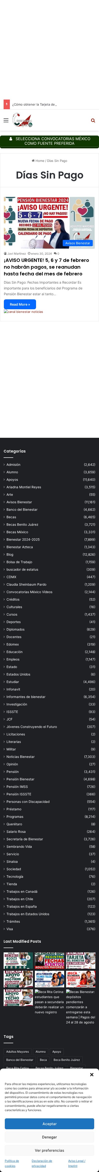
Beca (43, 1060)
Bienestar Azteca (19, 547)
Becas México (17, 532)
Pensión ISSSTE (18, 794)
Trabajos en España (21, 906)
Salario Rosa (16, 832)
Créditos (12, 599)
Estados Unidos (18, 674)
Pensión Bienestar (20, 779)
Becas (11, 517)
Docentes (13, 637)
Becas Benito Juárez (22, 524)
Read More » (20, 304)
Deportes (13, 622)
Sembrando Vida (19, 846)
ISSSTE (12, 712)
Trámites (13, 921)
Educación (14, 652)
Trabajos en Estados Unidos (27, 914)
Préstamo (13, 809)
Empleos (12, 659)
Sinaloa (12, 861)
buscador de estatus (22, 569)
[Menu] (6, 121)
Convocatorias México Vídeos (29, 592)
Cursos (11, 614)
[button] (91, 1074)
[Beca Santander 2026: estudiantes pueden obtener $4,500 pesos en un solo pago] (80, 979)
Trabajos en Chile (19, 899)
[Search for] (93, 121)
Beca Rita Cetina (17, 1068)
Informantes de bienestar (25, 697)
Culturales (14, 607)
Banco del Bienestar (21, 509)
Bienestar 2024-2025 (23, 539)
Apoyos (12, 480)
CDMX (11, 577)
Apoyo (56, 1051)
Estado (11, 667)
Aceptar (50, 1124)
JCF (9, 719)
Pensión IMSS (17, 787)
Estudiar (12, 682)
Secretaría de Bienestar (24, 839)
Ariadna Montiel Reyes (23, 487)
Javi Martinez (16, 253)
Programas (14, 817)
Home (39, 161)
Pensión (12, 772)
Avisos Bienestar (19, 502)
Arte (9, 494)
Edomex (12, 644)
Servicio (12, 854)
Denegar (49, 1137)
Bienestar (76, 1068)
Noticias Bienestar (20, 757)
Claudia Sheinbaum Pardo (26, 584)
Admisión (13, 465)
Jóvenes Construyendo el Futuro (31, 727)
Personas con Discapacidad (28, 802)
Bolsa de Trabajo (19, 562)
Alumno (12, 472)
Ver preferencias (49, 1150)
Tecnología (14, 876)
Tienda (11, 884)
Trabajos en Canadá (21, 891)
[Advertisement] (49, 50)
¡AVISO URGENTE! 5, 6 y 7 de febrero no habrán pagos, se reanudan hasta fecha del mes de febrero (46, 267)
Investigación (16, 704)
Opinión (12, 764)
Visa (9, 929)
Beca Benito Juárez (67, 1060)
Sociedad (13, 869)
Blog (9, 554)
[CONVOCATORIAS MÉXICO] (22, 120)
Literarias (13, 742)
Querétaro (14, 824)
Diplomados (15, 629)
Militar (11, 749)
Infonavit (13, 689)
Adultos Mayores (17, 1051)
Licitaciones (15, 734)
